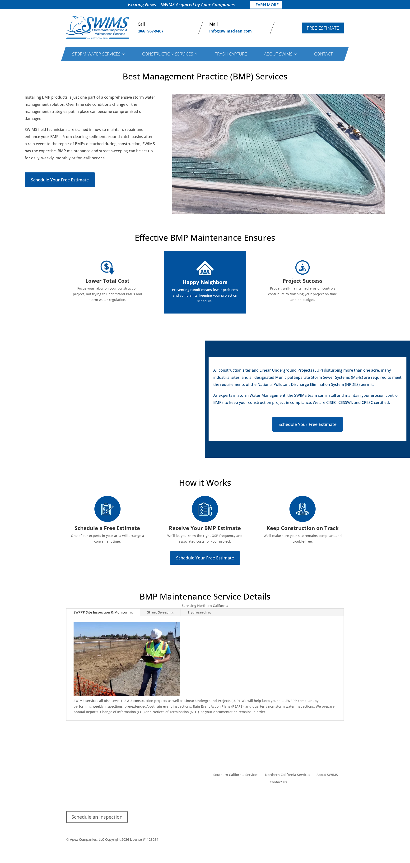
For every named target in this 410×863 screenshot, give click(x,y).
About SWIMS (278, 54)
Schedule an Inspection (96, 817)
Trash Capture (231, 54)
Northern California (212, 605)
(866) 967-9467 (150, 31)
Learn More (266, 4)
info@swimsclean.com (230, 31)
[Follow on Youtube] (235, 797)
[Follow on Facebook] (216, 797)
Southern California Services (235, 775)
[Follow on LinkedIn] (226, 797)
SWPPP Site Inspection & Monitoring (103, 612)
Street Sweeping (160, 612)
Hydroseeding (199, 612)
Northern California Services (287, 775)
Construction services (167, 54)
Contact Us (278, 782)
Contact (323, 54)
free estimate (323, 28)
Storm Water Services (96, 54)
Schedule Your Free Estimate (60, 180)
